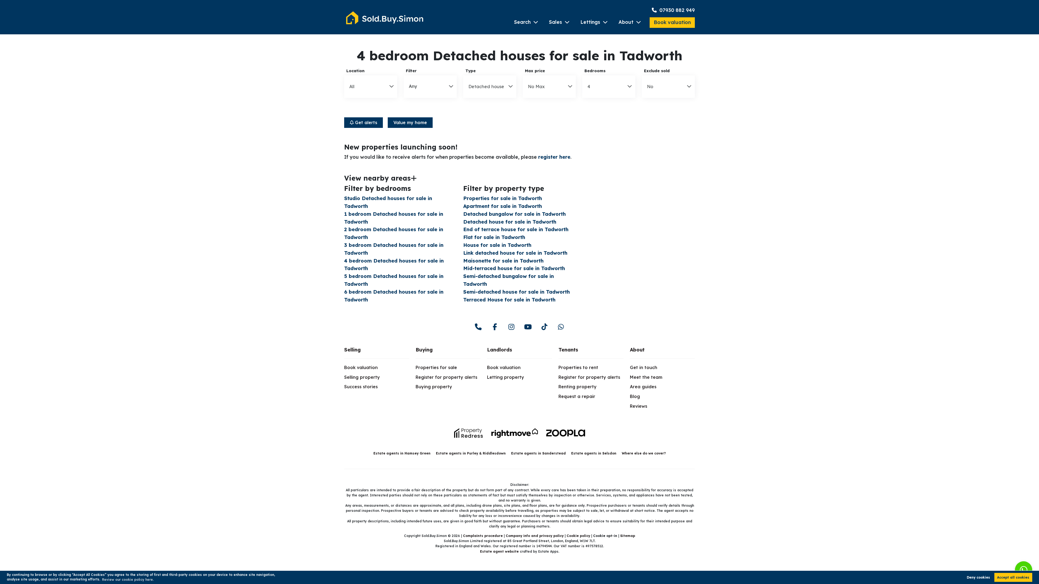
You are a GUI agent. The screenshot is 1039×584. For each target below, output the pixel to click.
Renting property (577, 386)
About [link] (637, 350)
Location (355, 70)
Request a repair (576, 396)
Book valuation (672, 22)
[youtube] (528, 327)
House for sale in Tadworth (497, 245)
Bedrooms (595, 70)
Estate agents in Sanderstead (538, 453)
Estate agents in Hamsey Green (401, 453)
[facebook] (495, 327)
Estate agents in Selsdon (593, 453)
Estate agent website (499, 551)
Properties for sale (436, 367)
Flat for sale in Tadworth (494, 237)
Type (470, 70)
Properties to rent (578, 367)
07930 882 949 (676, 10)
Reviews (638, 406)
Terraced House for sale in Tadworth (509, 300)
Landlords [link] (499, 350)
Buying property (434, 386)
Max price (535, 70)
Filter (411, 70)
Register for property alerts (446, 377)
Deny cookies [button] (978, 577)
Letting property (505, 377)
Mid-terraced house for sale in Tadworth (514, 268)
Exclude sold (657, 70)
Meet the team (646, 377)
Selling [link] (352, 350)
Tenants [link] (568, 350)
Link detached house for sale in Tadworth (515, 253)
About (626, 22)
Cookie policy (578, 536)
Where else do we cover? (644, 453)
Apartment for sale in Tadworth (502, 206)
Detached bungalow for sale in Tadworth (514, 214)
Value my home (410, 122)
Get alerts (365, 122)
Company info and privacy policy (535, 536)
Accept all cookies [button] (1013, 577)
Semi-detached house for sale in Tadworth (516, 292)
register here (554, 157)
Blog (635, 396)
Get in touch (643, 367)
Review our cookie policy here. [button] (128, 580)
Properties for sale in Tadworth (502, 198)
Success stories (361, 386)
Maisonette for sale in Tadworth (503, 261)
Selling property (362, 377)
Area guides (643, 386)
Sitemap (627, 536)
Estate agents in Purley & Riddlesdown (471, 453)
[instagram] (511, 327)
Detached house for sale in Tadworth (509, 222)
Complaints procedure (483, 536)
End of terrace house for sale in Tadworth (515, 229)
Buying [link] (424, 350)
